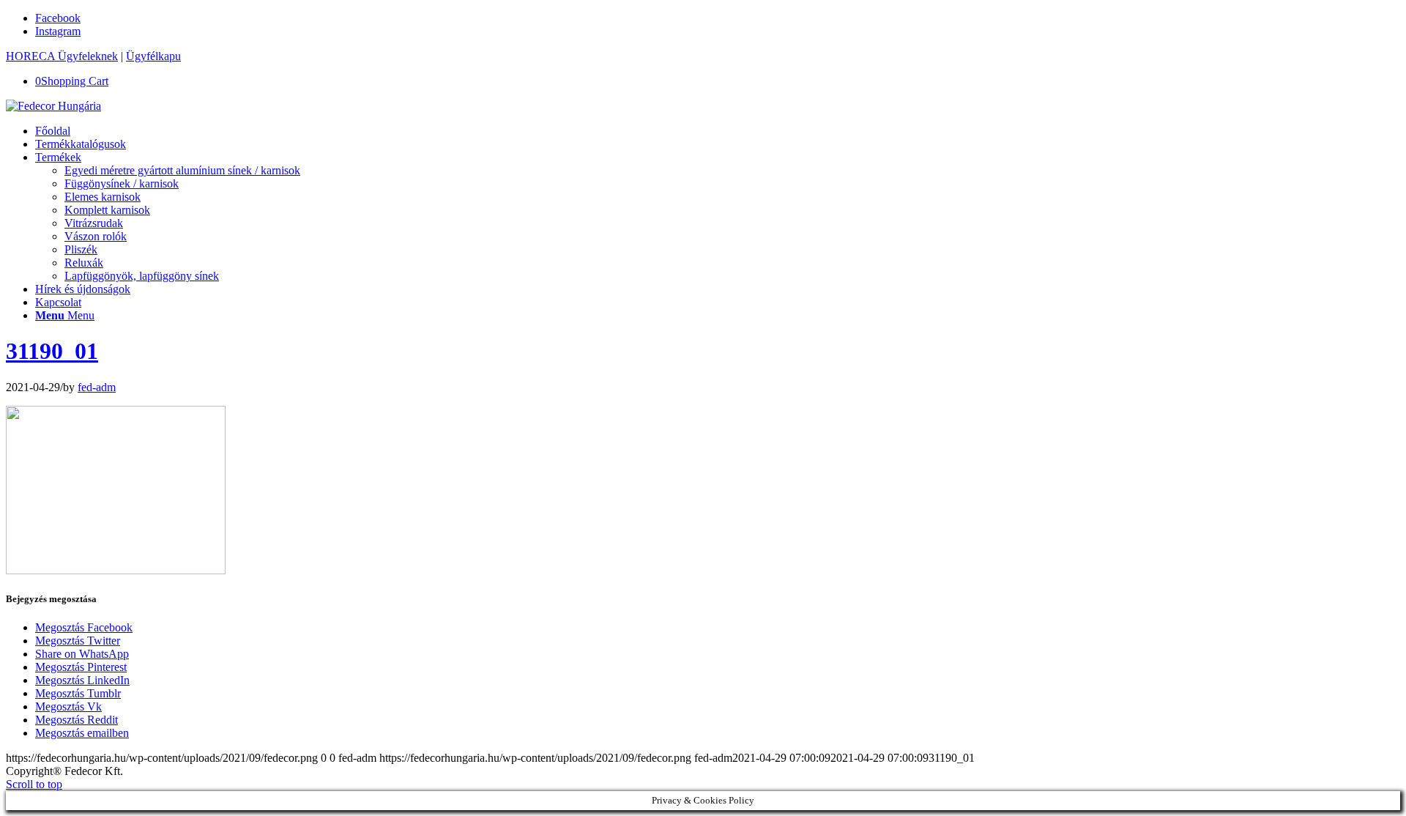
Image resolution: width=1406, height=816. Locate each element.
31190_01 (52, 351)
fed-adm (97, 387)
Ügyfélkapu (153, 56)
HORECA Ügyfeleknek (62, 56)
